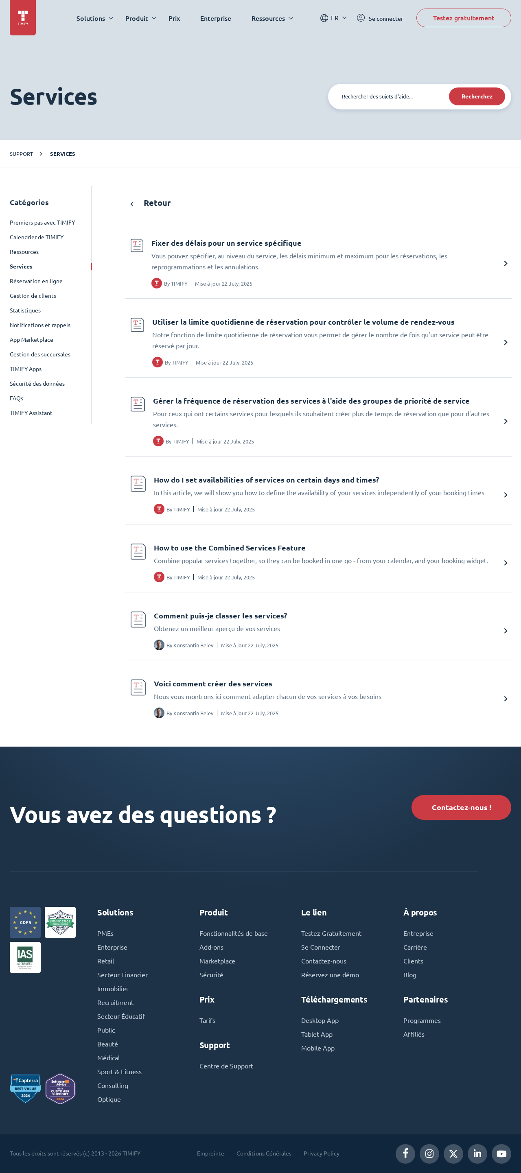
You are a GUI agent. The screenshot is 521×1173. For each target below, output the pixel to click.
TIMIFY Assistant (31, 413)
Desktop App (320, 1020)
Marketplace (217, 961)
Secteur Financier (122, 975)
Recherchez (477, 96)
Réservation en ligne (36, 281)
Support (21, 154)
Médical (108, 1058)
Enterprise (215, 18)
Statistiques (25, 310)
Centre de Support (226, 1066)
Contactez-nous (323, 961)
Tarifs (207, 1020)
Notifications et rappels (40, 325)
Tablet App (317, 1034)
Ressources (24, 252)
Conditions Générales (263, 1153)
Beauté (107, 1044)
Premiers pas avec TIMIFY (42, 222)
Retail (105, 961)
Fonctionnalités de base (233, 933)
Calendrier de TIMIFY (36, 237)
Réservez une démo (330, 975)
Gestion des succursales (40, 354)
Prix (174, 18)
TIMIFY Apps (26, 369)
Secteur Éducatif (121, 1016)
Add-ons (211, 947)
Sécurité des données (37, 383)
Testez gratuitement (464, 18)
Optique (109, 1099)
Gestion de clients (33, 296)
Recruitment (115, 1002)
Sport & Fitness (119, 1071)
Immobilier (113, 988)
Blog (409, 975)
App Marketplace (31, 339)
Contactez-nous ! (461, 807)
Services (62, 154)
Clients (413, 961)
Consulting (112, 1085)
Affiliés (414, 1034)
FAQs (16, 398)
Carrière (415, 947)
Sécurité (211, 975)
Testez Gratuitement (331, 933)
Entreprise (418, 933)
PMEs (105, 933)
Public (106, 1030)
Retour (156, 203)
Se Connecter (320, 947)
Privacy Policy (321, 1153)
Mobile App (318, 1048)
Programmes (422, 1020)
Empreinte (210, 1153)
